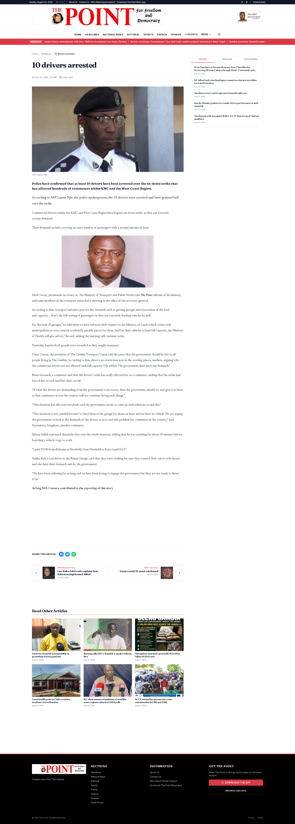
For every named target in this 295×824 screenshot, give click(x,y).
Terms (260, 818)
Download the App (238, 782)
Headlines (92, 34)
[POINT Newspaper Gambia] (242, 2)
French (162, 34)
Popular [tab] (227, 59)
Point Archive (259, 2)
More (204, 34)
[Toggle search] (219, 34)
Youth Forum (97, 802)
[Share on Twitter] (67, 554)
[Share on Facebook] (61, 554)
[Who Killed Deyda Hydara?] (250, 17)
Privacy (251, 818)
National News (113, 34)
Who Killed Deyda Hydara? (103, 2)
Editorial (133, 34)
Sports (148, 34)
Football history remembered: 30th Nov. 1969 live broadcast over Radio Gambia (66, 41)
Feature (95, 798)
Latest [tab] (203, 59)
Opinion (176, 34)
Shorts (192, 34)
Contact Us (84, 2)
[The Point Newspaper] (247, 2)
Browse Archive (236, 790)
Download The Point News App (131, 2)
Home (78, 34)
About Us (73, 2)
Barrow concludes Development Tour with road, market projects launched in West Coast (159, 41)
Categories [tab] (251, 59)
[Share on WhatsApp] (73, 554)
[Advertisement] (108, 520)
